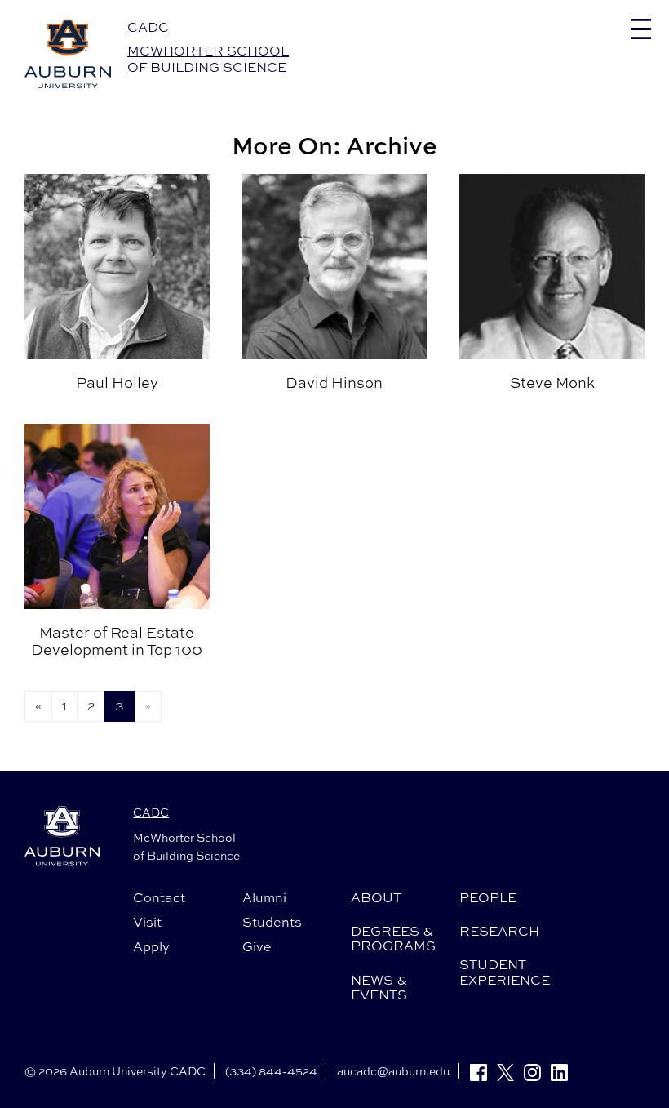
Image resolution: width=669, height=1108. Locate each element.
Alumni (264, 897)
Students (272, 921)
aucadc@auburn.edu (393, 1071)
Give (257, 946)
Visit (147, 921)
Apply (151, 946)
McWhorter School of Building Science (208, 59)
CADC (148, 27)
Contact (159, 897)
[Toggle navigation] (641, 29)
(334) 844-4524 (271, 1071)
